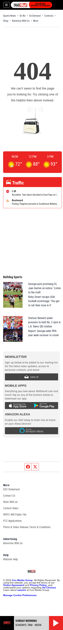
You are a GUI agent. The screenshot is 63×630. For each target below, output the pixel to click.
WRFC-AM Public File (14, 514)
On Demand (35, 15)
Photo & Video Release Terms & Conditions (27, 527)
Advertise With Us (21, 20)
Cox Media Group (22, 580)
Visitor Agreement (13, 585)
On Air (23, 15)
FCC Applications (12, 520)
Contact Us (9, 495)
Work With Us (10, 502)
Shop (5, 20)
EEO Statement (11, 489)
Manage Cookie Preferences (20, 595)
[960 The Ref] (31, 4)
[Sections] (6, 5)
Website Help (10, 559)
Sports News (9, 15)
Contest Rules (10, 508)
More (35, 20)
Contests (48, 15)
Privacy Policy (38, 585)
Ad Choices (49, 587)
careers (21, 590)
